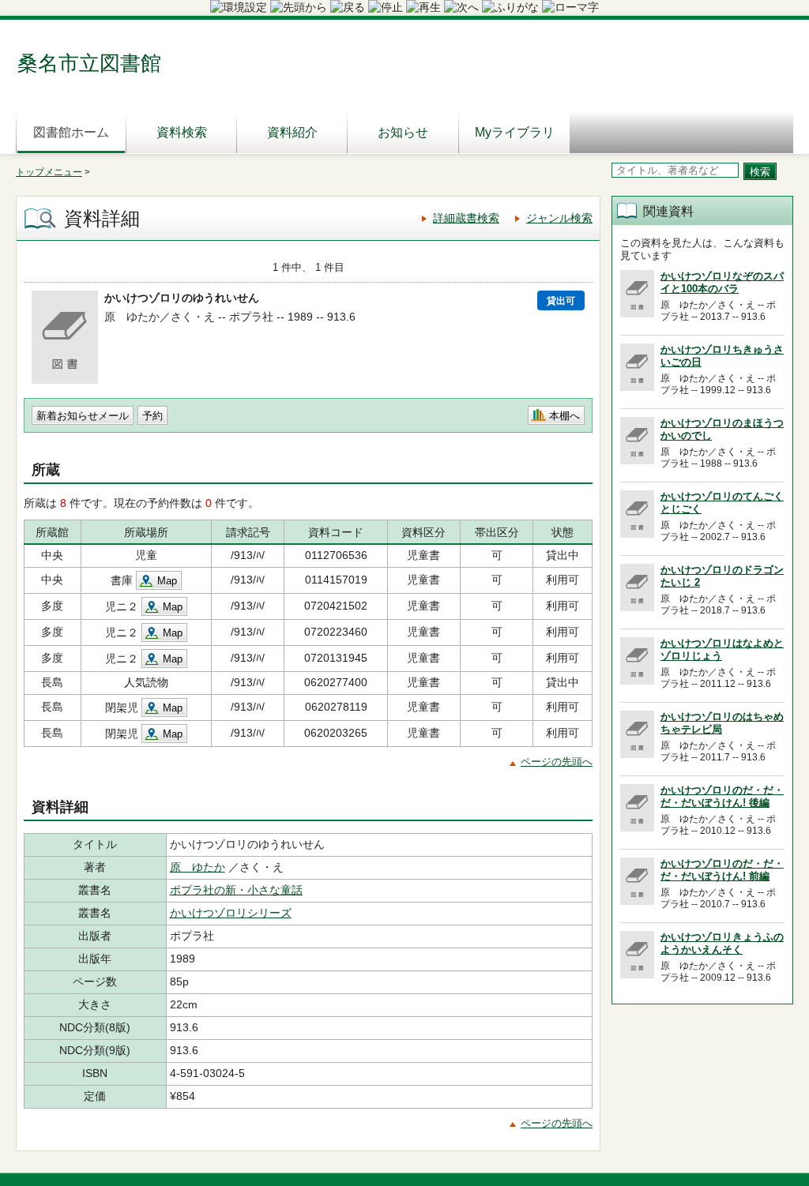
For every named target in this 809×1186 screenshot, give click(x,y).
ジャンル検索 (559, 218)
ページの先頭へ (557, 762)
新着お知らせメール (82, 416)
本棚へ (564, 416)
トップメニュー (49, 172)
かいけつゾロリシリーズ (231, 912)
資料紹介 (292, 132)
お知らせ (403, 132)
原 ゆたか (197, 867)
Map (167, 581)
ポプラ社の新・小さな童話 (236, 890)
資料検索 (181, 132)
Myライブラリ (515, 132)
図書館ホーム (71, 132)
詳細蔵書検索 (466, 218)
